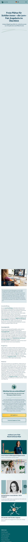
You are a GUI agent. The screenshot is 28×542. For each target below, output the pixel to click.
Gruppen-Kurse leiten (5, 534)
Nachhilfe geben (4, 532)
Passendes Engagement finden (14, 420)
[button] (17, 2)
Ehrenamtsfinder (4, 537)
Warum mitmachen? (5, 539)
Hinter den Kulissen (5, 536)
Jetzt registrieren (14, 415)
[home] (4, 2)
